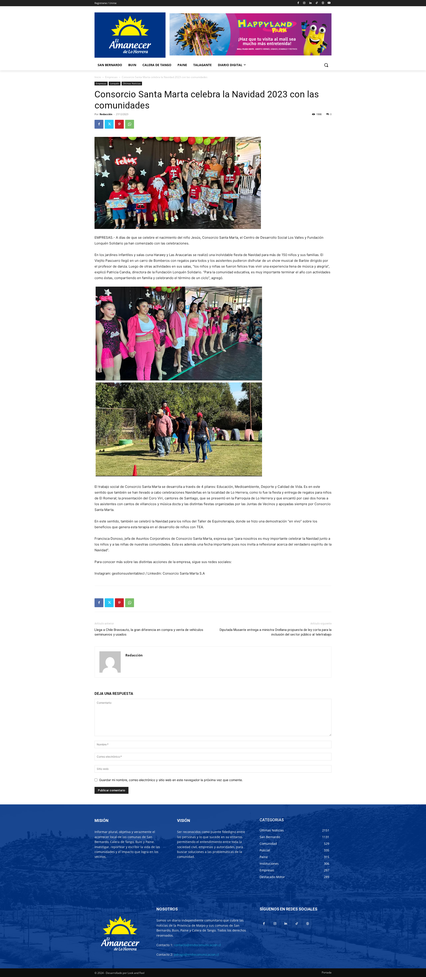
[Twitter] (109, 124)
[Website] (322, 3)
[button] (326, 65)
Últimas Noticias (132, 83)
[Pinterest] (119, 124)
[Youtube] (328, 3)
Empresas (111, 77)
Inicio (98, 77)
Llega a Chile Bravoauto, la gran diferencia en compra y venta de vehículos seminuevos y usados (149, 632)
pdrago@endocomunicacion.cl (196, 954)
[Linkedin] (310, 3)
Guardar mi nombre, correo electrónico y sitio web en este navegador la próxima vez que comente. (171, 780)
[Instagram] (304, 3)
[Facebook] (298, 3)
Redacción (106, 114)
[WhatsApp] (129, 124)
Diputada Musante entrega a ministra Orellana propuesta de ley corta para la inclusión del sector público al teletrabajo (275, 632)
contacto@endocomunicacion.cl (197, 945)
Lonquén (114, 83)
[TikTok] (316, 3)
